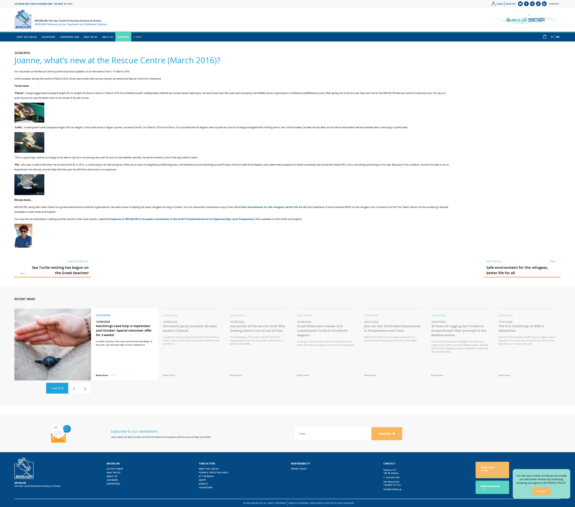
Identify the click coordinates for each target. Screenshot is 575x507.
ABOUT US (107, 37)
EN (557, 37)
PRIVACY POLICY (299, 468)
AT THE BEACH (206, 476)
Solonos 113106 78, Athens (390, 471)
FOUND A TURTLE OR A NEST (214, 472)
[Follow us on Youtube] (520, 3)
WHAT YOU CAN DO (27, 37)
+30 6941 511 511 (392, 483)
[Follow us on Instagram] (532, 3)
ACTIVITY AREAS (115, 468)
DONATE (203, 483)
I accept (541, 491)
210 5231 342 (391, 477)
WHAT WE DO (90, 37)
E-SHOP (137, 37)
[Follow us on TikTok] (538, 3)
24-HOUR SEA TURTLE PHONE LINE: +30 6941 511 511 (43, 3)
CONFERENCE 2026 (69, 37)
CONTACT (554, 3)
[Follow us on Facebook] (526, 3)
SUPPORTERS (113, 483)
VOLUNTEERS (48, 37)
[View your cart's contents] (544, 36)
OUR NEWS (123, 37)
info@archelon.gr (392, 489)
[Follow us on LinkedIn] (544, 3)
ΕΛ (552, 37)
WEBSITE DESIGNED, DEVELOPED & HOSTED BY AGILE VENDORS (321, 503)
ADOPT (202, 480)
